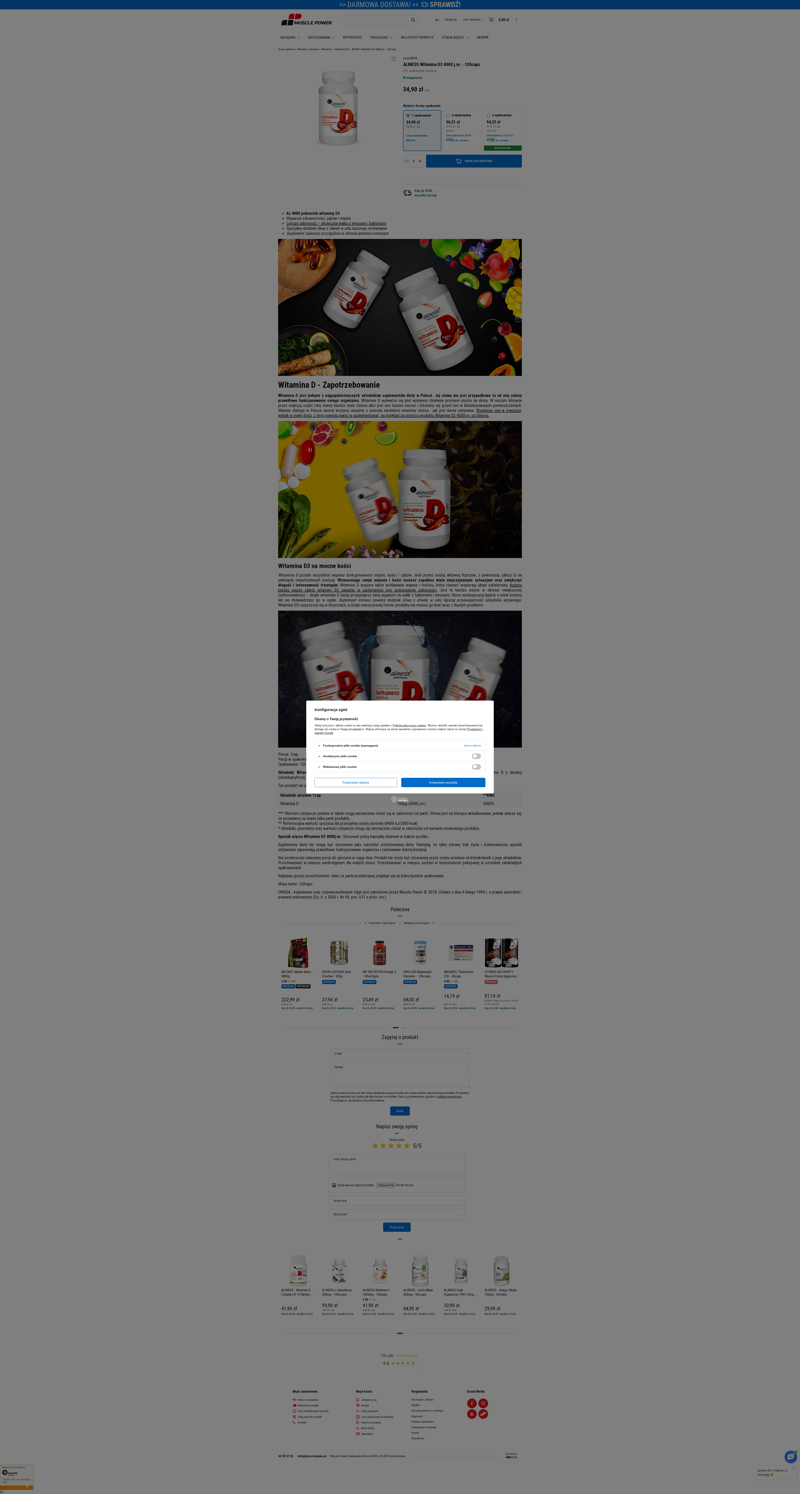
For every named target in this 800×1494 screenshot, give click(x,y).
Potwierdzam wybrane (356, 782)
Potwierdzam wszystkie (443, 782)
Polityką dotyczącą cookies (409, 725)
